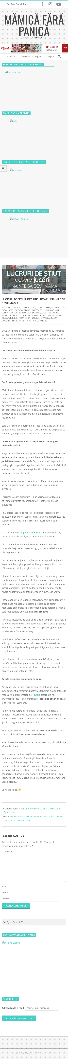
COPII (7, 307)
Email (5, 892)
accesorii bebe (43, 307)
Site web (5, 898)
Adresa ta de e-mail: (13, 1007)
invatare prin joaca (31, 312)
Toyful (35, 694)
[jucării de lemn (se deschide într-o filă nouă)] (40, 532)
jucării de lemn (31, 532)
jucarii (5, 315)
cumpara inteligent (11, 312)
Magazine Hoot (31, 1052)
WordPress (51, 1052)
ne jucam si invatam (41, 318)
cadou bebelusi (9, 310)
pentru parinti (18, 320)
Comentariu (6, 851)
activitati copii (58, 307)
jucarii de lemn (32, 315)
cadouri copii (24, 310)
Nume (5, 886)
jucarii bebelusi (16, 315)
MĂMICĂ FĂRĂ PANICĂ (34, 25)
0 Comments (41, 320)
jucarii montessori (21, 318)
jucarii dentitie (47, 315)
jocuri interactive (50, 312)
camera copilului (40, 310)
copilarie (54, 310)
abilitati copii (28, 307)
